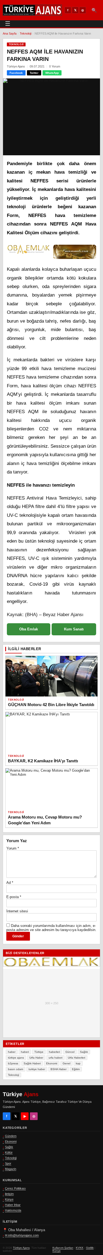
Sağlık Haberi (32, 1063)
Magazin (10, 1169)
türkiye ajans (16, 1057)
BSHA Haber (58, 1069)
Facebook (16, 72)
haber (11, 1051)
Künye (9, 1199)
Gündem (10, 1136)
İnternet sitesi (17, 911)
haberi (25, 1051)
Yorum (12, 848)
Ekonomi (51, 1063)
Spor (8, 1163)
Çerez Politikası (15, 1188)
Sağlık (84, 1051)
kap (78, 1063)
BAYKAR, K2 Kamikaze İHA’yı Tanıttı (43, 760)
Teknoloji (25, 33)
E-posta (13, 897)
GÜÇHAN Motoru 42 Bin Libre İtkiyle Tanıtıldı (51, 704)
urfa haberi (55, 1057)
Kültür (9, 1152)
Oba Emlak (28, 629)
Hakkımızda (13, 1210)
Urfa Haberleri (76, 1057)
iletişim (9, 1193)
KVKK (79, 1247)
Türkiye (38, 1051)
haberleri (54, 1051)
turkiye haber (37, 1069)
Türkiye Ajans (21, 1247)
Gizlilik (90, 1247)
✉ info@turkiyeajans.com (22, 1235)
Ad (9, 883)
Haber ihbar (13, 1204)
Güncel (69, 1051)
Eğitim (76, 1069)
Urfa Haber (36, 1057)
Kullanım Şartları (62, 1247)
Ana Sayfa (9, 33)
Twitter (34, 72)
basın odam (15, 1069)
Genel (66, 1063)
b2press (13, 1063)
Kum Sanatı (74, 629)
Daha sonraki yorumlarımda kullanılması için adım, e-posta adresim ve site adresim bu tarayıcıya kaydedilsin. (51, 928)
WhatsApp (52, 72)
